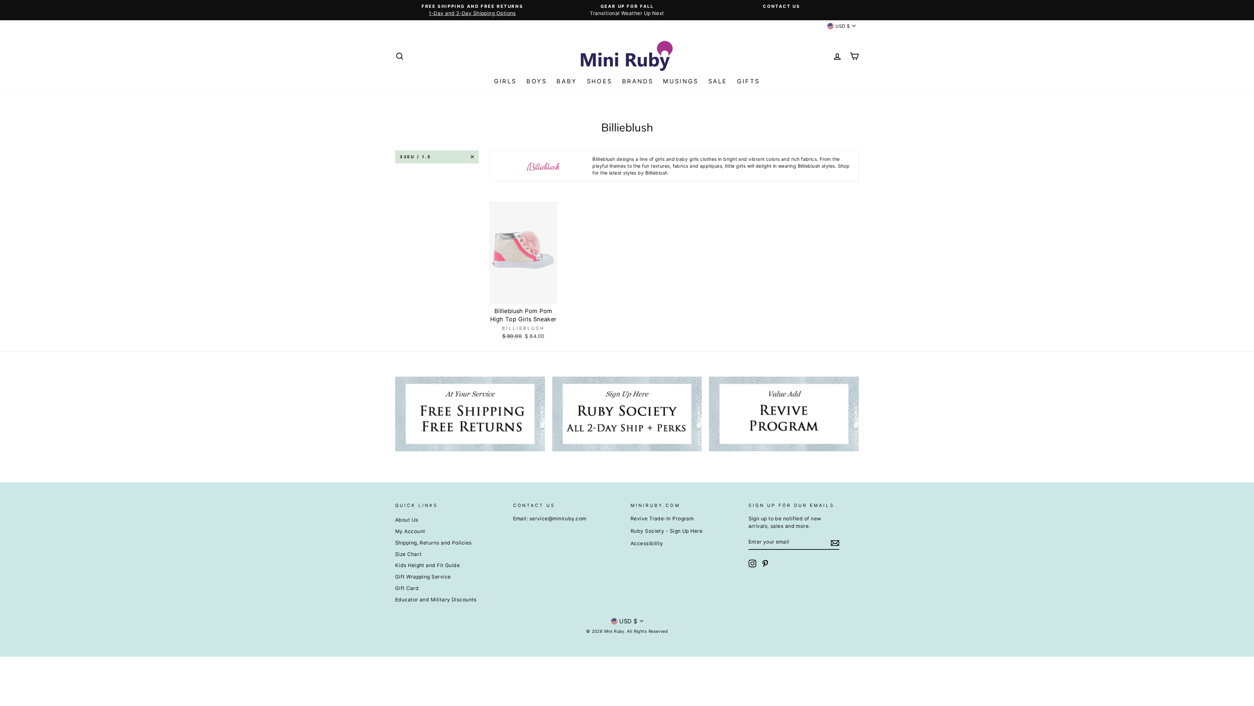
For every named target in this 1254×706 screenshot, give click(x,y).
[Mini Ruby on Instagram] (752, 563)
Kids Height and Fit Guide (427, 565)
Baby (566, 81)
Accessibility (647, 543)
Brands (637, 81)
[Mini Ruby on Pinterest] (765, 563)
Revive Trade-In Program (662, 518)
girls (660, 159)
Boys (536, 81)
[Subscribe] (835, 542)
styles (629, 173)
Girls (505, 81)
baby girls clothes (696, 159)
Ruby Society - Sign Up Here (666, 531)
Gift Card (407, 588)
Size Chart (408, 554)
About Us (406, 520)
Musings (680, 81)
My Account (410, 531)
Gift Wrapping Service (423, 577)
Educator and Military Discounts (436, 600)
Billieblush (603, 159)
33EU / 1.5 (415, 156)
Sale (717, 81)
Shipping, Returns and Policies (433, 543)
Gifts (748, 81)
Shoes (599, 81)
